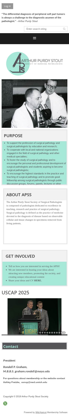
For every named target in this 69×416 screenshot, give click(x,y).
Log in (7, 6)
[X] (5, 403)
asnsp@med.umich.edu (34, 382)
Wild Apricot (41, 412)
